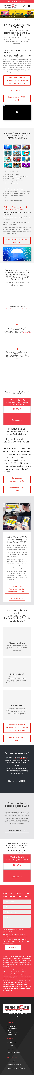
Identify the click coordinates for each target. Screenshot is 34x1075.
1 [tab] (15, 19)
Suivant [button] (32, 13)
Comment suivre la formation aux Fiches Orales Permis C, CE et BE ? (17, 80)
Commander (17, 420)
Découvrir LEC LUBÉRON (17, 781)
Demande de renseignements (17, 479)
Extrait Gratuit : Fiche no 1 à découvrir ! (17, 240)
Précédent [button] (2, 13)
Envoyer (12, 948)
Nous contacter (17, 90)
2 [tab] (17, 19)
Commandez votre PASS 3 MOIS (17, 831)
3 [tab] (19, 19)
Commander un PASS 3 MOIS (17, 98)
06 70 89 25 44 (11, 1)
